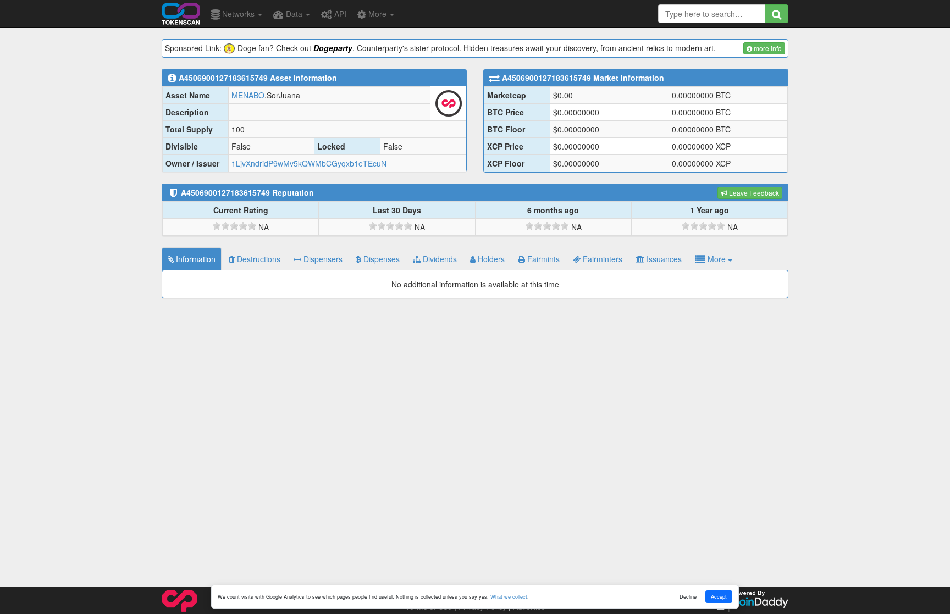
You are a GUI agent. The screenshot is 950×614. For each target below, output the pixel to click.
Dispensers (322, 258)
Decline (688, 596)
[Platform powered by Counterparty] (179, 599)
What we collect (508, 596)
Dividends (439, 258)
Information (195, 258)
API (339, 13)
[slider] (234, 226)
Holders (490, 258)
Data (294, 13)
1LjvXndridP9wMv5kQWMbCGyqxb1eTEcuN (308, 163)
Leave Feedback (753, 192)
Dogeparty (332, 47)
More (377, 13)
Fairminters (601, 258)
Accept (719, 596)
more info (767, 48)
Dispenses (380, 258)
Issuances (663, 258)
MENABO (247, 95)
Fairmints (542, 258)
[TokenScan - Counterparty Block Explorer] (181, 12)
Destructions (257, 258)
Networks (238, 13)
